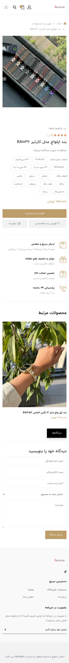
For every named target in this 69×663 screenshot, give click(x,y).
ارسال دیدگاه (55, 534)
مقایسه (13, 223)
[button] (29, 7)
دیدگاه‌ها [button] (56, 433)
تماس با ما (28, 597)
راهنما (31, 589)
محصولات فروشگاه (56, 589)
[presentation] (64, 79)
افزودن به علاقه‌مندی (46, 223)
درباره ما (62, 597)
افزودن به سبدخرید (34, 213)
